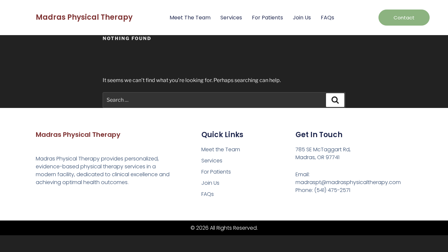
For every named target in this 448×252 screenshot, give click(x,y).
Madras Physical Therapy (84, 17)
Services (231, 17)
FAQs (327, 17)
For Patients (267, 17)
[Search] (335, 100)
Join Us (302, 17)
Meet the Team (190, 17)
